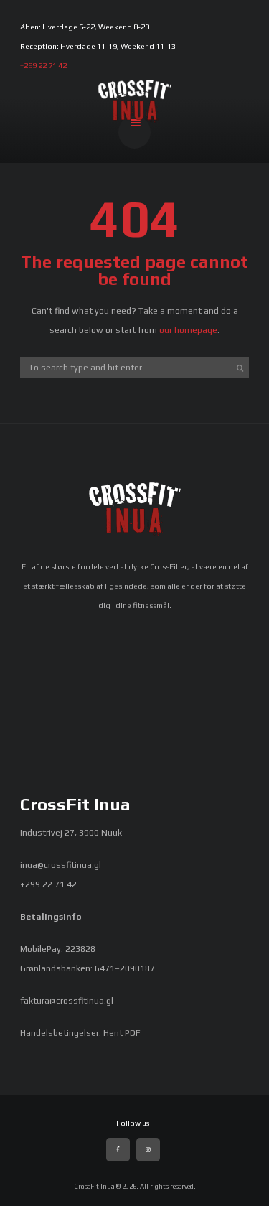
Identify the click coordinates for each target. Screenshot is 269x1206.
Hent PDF (122, 1033)
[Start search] (239, 367)
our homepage (188, 330)
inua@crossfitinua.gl (60, 865)
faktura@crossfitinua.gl (66, 1001)
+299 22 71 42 (43, 65)
